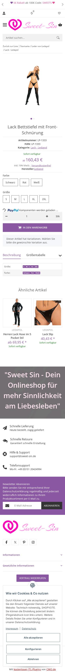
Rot (26, 182)
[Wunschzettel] (59, 13)
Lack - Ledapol (39, 147)
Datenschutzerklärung (16, 491)
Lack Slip (47, 334)
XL (35, 199)
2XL (45, 199)
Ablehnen (33, 659)
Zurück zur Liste (10, 46)
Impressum (12, 628)
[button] (2, 4)
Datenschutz (29, 628)
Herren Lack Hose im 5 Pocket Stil (17, 335)
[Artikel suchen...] (58, 37)
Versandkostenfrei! (41, 165)
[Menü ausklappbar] (5, 25)
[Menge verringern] (6, 216)
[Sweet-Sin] (30, 526)
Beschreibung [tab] (12, 255)
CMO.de (51, 669)
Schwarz (12, 182)
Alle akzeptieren (33, 637)
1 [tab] (31, 119)
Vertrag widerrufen (32, 578)
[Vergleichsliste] (31, 13)
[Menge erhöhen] (47, 216)
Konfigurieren (33, 649)
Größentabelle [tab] (35, 255)
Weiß (38, 182)
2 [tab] (34, 119)
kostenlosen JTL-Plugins (27, 669)
